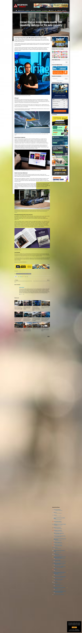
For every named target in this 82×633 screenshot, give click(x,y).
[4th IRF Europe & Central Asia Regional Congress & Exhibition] (60, 241)
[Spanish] (53, 57)
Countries (33, 10)
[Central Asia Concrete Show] (60, 440)
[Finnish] (56, 52)
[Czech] (62, 51)
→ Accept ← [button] (74, 627)
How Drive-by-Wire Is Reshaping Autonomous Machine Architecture (27, 319)
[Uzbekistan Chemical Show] (60, 191)
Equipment (39, 10)
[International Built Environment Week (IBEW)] (60, 141)
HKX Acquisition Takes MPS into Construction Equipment (19, 12)
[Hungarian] (67, 52)
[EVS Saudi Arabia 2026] (60, 431)
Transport (52, 10)
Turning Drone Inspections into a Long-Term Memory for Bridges (36, 319)
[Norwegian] (53, 55)
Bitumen (65, 10)
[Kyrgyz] (62, 54)
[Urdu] (62, 57)
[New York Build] (60, 460)
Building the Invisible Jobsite (36, 328)
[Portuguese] (58, 55)
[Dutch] (65, 51)
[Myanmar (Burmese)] (67, 54)
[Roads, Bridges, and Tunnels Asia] (60, 321)
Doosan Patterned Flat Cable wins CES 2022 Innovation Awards (41, 281)
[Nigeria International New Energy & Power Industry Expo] (60, 161)
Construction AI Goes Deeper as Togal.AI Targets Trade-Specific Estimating (18, 308)
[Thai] (58, 57)
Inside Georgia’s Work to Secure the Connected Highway (27, 308)
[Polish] (56, 55)
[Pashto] (55, 55)
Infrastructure (21, 10)
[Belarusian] (55, 51)
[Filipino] (55, 52)
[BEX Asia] (60, 131)
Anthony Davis (21, 287)
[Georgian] (60, 52)
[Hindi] (65, 52)
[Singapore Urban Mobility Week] (60, 351)
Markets (28, 10)
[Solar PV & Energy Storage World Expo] (60, 211)
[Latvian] (63, 54)
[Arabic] (53, 51)
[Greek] (63, 52)
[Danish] (63, 51)
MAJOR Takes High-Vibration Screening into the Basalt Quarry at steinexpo (37, 12)
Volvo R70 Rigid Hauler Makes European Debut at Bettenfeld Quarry (57, 12)
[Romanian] (62, 55)
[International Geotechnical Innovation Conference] (60, 281)
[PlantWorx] (60, 500)
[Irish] (55, 54)
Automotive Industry (19, 273)
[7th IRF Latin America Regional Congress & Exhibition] (60, 151)
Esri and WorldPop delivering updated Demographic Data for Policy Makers (23, 281)
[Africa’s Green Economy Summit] (60, 450)
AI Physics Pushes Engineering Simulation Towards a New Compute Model (36, 308)
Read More (77, 629)
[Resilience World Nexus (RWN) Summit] (60, 251)
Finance (60, 10)
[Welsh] (65, 57)
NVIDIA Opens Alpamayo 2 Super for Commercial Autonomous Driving (18, 319)
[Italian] (56, 54)
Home (16, 10)
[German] (62, 52)
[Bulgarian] (56, 51)
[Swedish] (56, 57)
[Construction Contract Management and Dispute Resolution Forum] (60, 231)
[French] (58, 52)
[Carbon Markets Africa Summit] (60, 271)
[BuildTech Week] (60, 480)
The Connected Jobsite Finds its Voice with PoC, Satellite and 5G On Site (27, 329)
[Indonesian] (53, 54)
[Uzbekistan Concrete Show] (60, 171)
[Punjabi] (60, 55)
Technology (46, 10)
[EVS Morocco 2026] (60, 311)
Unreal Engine (29, 273)
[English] (67, 51)
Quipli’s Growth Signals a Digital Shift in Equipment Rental (45, 329)
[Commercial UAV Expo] (60, 121)
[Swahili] (55, 57)
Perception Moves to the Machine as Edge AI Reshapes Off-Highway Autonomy (18, 330)
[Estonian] (53, 52)
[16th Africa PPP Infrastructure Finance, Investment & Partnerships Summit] (60, 370)
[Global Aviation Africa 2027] (60, 470)
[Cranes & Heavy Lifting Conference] (60, 291)
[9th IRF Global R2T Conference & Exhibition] (60, 341)
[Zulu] (67, 57)
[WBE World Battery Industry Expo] (60, 201)
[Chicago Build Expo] (60, 331)
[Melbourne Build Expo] (60, 400)
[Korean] (60, 54)
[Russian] (63, 55)
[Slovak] (65, 55)
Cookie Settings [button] (72, 629)
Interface (25, 273)
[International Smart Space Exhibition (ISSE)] (60, 221)
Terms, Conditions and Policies (42, 631)
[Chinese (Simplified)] (58, 51)
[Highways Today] (20, 5)
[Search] (66, 62)
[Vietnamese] (63, 57)
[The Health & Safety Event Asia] (60, 361)
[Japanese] (58, 54)
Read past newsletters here (60, 80)
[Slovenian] (67, 55)
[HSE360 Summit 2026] (60, 301)
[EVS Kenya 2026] (60, 420)
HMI (22, 273)
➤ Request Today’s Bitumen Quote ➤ (60, 110)
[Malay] (65, 54)
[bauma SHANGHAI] (60, 390)
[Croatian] (60, 51)
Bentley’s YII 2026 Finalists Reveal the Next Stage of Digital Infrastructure (45, 319)
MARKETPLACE (66, 12)
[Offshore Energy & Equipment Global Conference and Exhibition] (60, 380)
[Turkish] (60, 57)
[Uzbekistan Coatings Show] (60, 181)
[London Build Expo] (60, 410)
